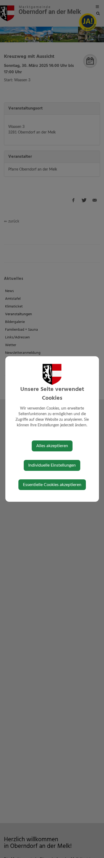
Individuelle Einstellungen (52, 465)
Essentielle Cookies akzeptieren (52, 485)
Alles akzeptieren (52, 446)
